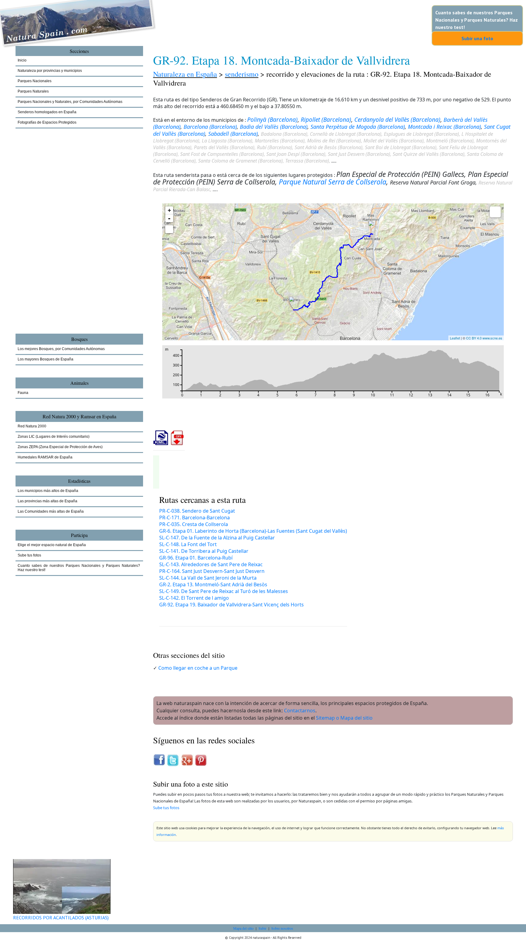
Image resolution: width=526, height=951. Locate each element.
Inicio (22, 60)
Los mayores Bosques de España (45, 359)
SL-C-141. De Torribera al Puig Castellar (203, 551)
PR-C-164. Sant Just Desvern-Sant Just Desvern (212, 571)
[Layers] (495, 211)
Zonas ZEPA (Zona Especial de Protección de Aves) (60, 447)
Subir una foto (477, 38)
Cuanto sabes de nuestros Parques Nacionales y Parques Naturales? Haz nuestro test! (476, 19)
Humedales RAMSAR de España (45, 457)
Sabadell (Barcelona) (233, 133)
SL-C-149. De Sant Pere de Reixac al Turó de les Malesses (223, 591)
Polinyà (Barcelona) (272, 120)
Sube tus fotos (166, 807)
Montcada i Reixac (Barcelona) (444, 126)
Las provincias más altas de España (47, 501)
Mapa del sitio (243, 928)
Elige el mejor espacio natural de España (52, 545)
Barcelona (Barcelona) (210, 126)
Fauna (23, 393)
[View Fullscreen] (169, 229)
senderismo (241, 74)
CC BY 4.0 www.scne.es (484, 337)
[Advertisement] (49, 240)
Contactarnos (299, 710)
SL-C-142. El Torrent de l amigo (194, 598)
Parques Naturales (33, 91)
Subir (262, 928)
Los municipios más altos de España (48, 491)
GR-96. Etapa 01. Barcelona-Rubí (196, 557)
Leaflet (455, 337)
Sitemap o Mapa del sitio (344, 717)
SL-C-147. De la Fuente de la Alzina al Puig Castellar (217, 537)
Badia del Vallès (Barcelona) (273, 126)
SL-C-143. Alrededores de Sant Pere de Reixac (211, 564)
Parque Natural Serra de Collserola (332, 182)
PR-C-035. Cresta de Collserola (193, 524)
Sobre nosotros (282, 928)
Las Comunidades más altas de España (51, 511)
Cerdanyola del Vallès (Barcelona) (397, 120)
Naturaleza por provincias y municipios (50, 70)
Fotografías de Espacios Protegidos (47, 122)
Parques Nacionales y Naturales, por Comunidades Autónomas (70, 102)
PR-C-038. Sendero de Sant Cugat (197, 510)
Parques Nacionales (34, 81)
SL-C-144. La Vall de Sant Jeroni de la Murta (208, 577)
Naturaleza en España (185, 74)
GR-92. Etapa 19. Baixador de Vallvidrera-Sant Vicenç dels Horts (231, 604)
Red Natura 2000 (32, 426)
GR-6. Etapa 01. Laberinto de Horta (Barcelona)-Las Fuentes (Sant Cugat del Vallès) (253, 531)
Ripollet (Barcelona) (326, 120)
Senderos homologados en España (47, 112)
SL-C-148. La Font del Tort (188, 544)
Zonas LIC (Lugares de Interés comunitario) (53, 436)
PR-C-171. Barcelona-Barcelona (194, 517)
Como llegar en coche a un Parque (197, 668)
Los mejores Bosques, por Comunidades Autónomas (61, 349)
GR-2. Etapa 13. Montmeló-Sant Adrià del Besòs (213, 584)
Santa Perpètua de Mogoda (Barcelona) (357, 126)
